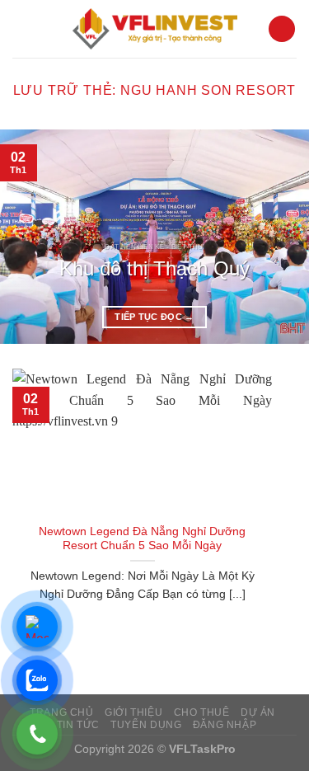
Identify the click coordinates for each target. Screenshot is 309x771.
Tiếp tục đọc (154, 317)
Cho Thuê (202, 712)
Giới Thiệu (133, 712)
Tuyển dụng (145, 725)
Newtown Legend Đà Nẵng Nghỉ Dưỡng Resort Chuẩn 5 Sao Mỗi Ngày (142, 538)
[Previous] (27, 236)
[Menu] (282, 29)
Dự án (258, 712)
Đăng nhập (225, 725)
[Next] (282, 236)
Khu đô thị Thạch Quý (154, 268)
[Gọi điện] (37, 734)
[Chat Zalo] (37, 680)
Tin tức (78, 725)
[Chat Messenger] (37, 626)
